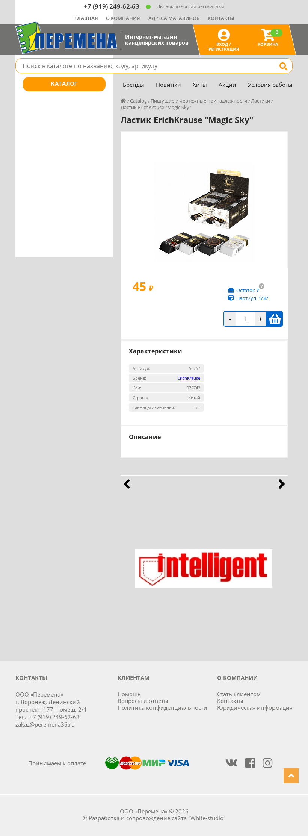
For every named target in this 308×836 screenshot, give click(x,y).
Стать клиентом (239, 694)
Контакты (221, 18)
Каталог (64, 84)
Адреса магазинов (174, 18)
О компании (123, 18)
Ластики (260, 100)
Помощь (129, 694)
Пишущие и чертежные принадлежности (199, 100)
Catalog (138, 100)
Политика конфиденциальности (162, 707)
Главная (86, 18)
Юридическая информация (255, 707)
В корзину (275, 319)
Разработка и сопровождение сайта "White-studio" (157, 818)
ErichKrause (189, 378)
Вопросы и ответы (143, 700)
